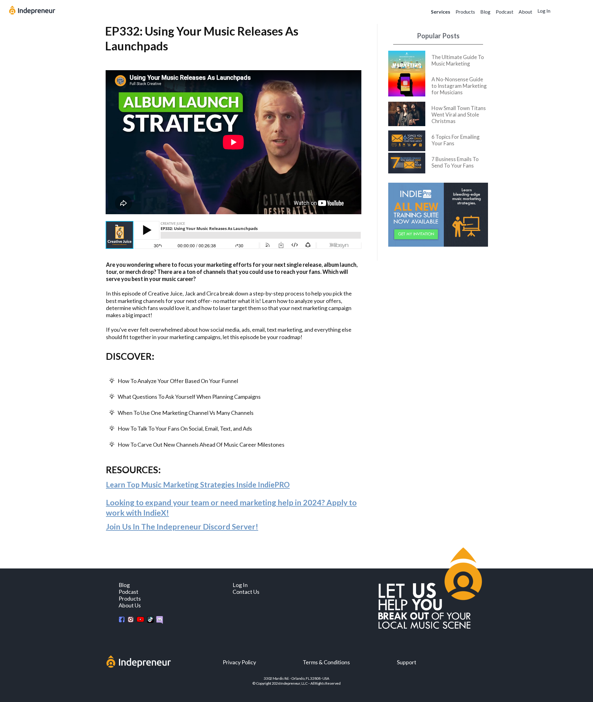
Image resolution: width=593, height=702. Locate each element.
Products (465, 12)
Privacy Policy (239, 662)
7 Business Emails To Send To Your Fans (455, 162)
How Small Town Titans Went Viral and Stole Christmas (458, 114)
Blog (485, 12)
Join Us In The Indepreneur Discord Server (180, 526)
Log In (543, 11)
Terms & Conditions (326, 662)
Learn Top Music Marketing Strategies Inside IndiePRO (198, 484)
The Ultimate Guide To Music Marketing (457, 60)
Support (406, 662)
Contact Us (246, 591)
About (525, 12)
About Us (130, 605)
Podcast (504, 12)
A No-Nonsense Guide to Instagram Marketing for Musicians (459, 86)
